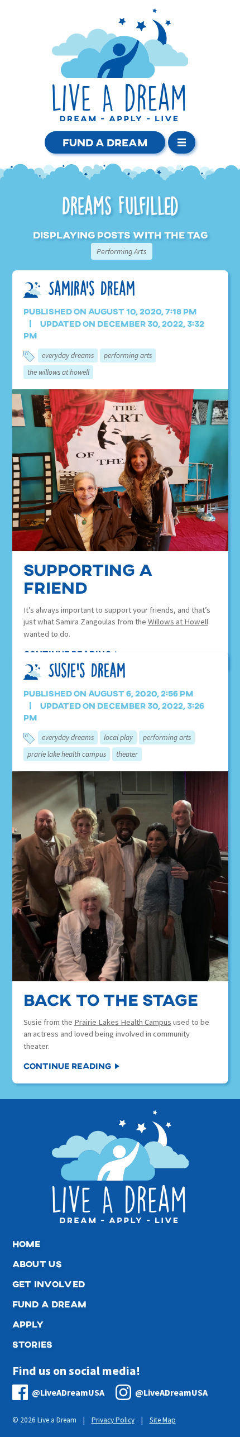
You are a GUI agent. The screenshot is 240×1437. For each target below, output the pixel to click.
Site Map (163, 1420)
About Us (37, 1263)
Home (26, 1243)
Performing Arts (128, 355)
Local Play (118, 737)
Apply (28, 1324)
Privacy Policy (113, 1420)
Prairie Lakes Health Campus (122, 1022)
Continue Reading (67, 1066)
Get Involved (48, 1283)
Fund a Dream (105, 142)
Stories (32, 1344)
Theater (127, 754)
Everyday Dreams (68, 355)
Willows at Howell (178, 622)
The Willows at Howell (58, 372)
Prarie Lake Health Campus (66, 754)
